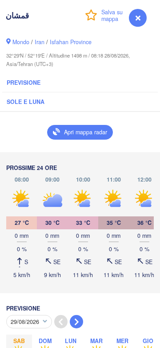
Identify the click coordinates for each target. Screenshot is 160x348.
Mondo (20, 42)
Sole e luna (25, 102)
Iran (39, 42)
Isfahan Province (71, 42)
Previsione (23, 83)
